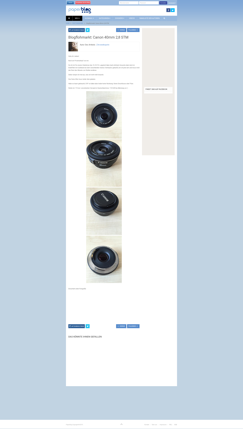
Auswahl (89, 18)
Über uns (154, 424)
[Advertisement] (128, 10)
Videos (132, 18)
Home (70, 2)
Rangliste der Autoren (150, 18)
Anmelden (163, 3)
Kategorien (104, 18)
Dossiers (119, 18)
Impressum (163, 424)
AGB (175, 424)
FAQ (170, 424)
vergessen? (172, 3)
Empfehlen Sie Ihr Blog (83, 2)
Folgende (132, 30)
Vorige (122, 30)
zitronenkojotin (102, 45)
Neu (77, 18)
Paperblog (69, 424)
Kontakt (146, 424)
